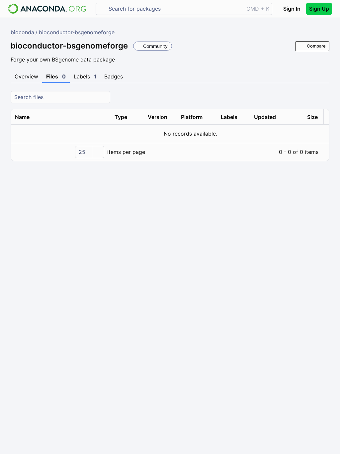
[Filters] (323, 97)
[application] (170, 152)
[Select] (98, 152)
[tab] (26, 77)
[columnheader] (61, 117)
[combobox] (174, 9)
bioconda (22, 32)
